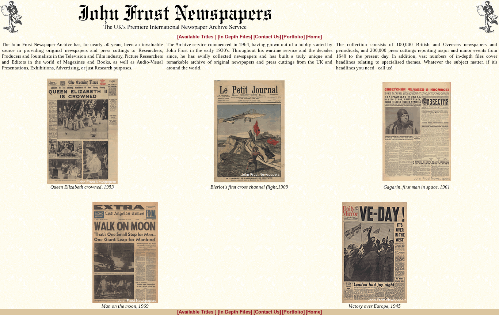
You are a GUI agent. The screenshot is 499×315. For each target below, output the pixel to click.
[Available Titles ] (197, 36)
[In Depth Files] (236, 36)
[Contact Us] (267, 36)
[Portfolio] (293, 36)
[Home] (314, 36)
